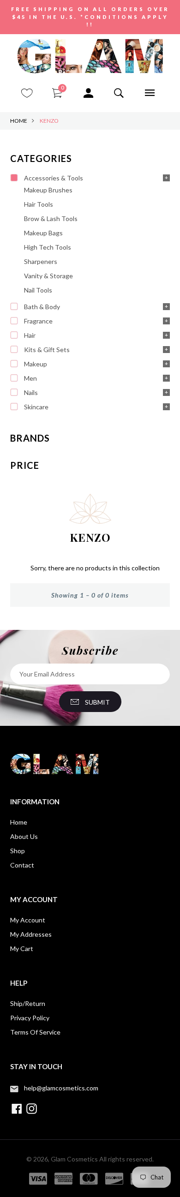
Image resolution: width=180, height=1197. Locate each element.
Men (30, 378)
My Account (27, 920)
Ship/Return (27, 1003)
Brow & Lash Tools (51, 218)
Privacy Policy (29, 1018)
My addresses (31, 934)
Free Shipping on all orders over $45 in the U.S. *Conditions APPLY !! (90, 16)
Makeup (35, 364)
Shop (17, 851)
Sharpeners (40, 261)
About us (24, 836)
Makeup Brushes (48, 190)
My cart (21, 948)
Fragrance (38, 321)
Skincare (36, 407)
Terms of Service (35, 1032)
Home (18, 120)
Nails (31, 392)
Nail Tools (38, 290)
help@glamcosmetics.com (61, 1088)
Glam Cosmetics (74, 1159)
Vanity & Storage (48, 276)
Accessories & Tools (53, 178)
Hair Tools (38, 204)
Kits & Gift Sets (47, 349)
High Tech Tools (47, 247)
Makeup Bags (43, 233)
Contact (22, 865)
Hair (30, 335)
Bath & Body (42, 307)
